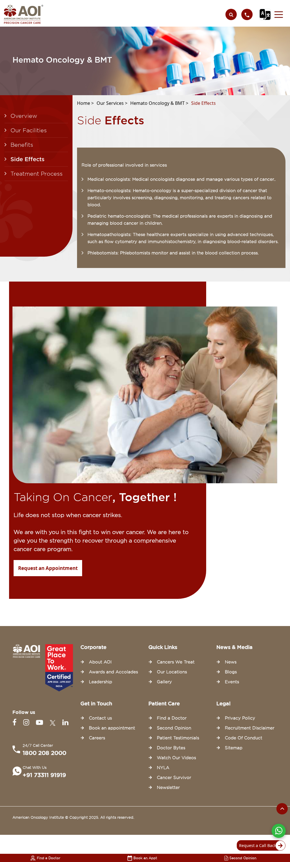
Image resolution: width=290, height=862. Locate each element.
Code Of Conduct (243, 738)
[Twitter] (54, 722)
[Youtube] (40, 722)
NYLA (163, 767)
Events (232, 682)
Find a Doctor (48, 858)
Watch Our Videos (176, 757)
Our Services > (112, 103)
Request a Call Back (257, 845)
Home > (85, 103)
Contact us (100, 718)
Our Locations (172, 672)
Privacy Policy (240, 718)
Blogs (231, 672)
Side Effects (27, 159)
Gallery (164, 682)
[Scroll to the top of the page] (282, 808)
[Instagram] (27, 722)
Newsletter (168, 787)
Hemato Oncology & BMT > (159, 103)
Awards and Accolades (113, 672)
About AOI (100, 662)
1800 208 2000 (44, 753)
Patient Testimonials (178, 738)
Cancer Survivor (174, 777)
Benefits (21, 145)
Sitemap (233, 748)
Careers (97, 738)
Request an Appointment (48, 568)
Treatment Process (36, 174)
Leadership (100, 682)
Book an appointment (112, 728)
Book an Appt (145, 858)
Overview (23, 116)
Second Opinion (242, 858)
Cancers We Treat (176, 662)
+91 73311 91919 (44, 775)
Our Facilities (28, 130)
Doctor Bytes (171, 748)
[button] (279, 14)
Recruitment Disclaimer (249, 728)
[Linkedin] (65, 722)
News (230, 662)
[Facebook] (15, 722)
